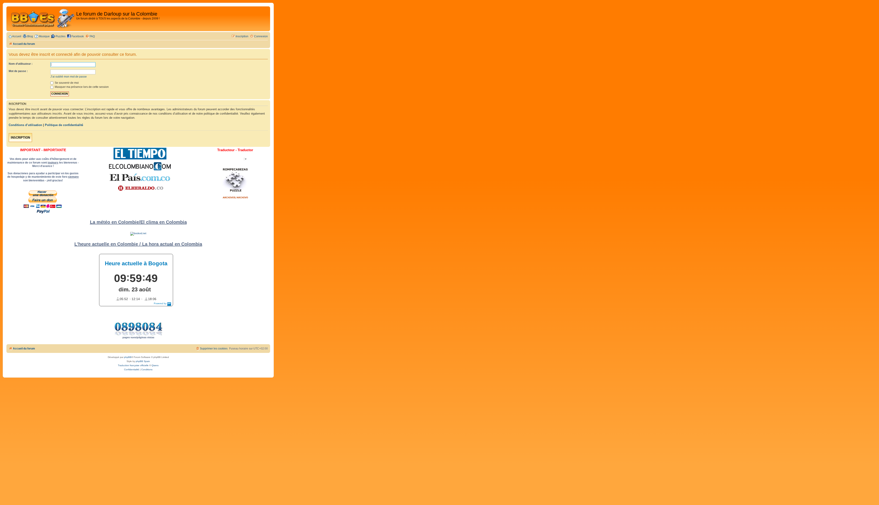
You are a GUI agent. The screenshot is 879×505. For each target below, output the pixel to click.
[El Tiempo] (140, 153)
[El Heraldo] (140, 188)
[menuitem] (90, 36)
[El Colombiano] (140, 166)
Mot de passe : (18, 71)
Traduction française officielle (133, 365)
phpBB (127, 357)
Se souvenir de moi (66, 82)
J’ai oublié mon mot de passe (68, 76)
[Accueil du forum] (42, 19)
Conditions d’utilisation (25, 125)
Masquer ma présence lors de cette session (81, 87)
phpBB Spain (143, 361)
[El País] (140, 177)
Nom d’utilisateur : (21, 63)
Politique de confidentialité (64, 125)
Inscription (20, 137)
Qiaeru (155, 365)
